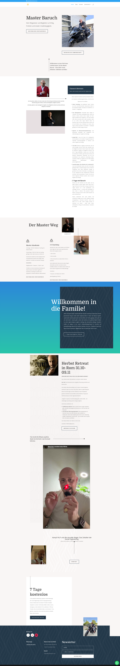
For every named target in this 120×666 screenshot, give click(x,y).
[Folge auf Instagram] (36, 635)
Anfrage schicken (69, 428)
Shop (76, 4)
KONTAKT (74, 561)
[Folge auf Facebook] (28, 635)
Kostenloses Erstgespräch (37, 31)
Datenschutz (87, 4)
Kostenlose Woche (38, 617)
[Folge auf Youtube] (32, 635)
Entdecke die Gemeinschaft (73, 52)
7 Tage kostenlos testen (74, 334)
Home (72, 4)
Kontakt (81, 4)
